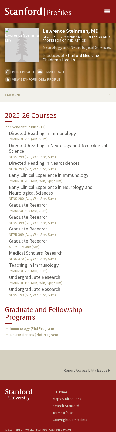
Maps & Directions (67, 398)
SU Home (60, 392)
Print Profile (23, 71)
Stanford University (29, 394)
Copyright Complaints (70, 419)
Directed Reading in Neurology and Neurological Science (58, 148)
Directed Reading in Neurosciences (44, 163)
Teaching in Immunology (34, 265)
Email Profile (55, 71)
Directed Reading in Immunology (42, 133)
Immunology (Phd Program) (32, 328)
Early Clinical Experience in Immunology (48, 175)
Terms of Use (63, 412)
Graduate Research (28, 205)
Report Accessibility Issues (86, 370)
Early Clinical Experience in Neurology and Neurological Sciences (51, 190)
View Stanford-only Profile (35, 79)
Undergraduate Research (34, 277)
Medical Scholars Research (36, 253)
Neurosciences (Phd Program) (34, 334)
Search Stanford (66, 405)
